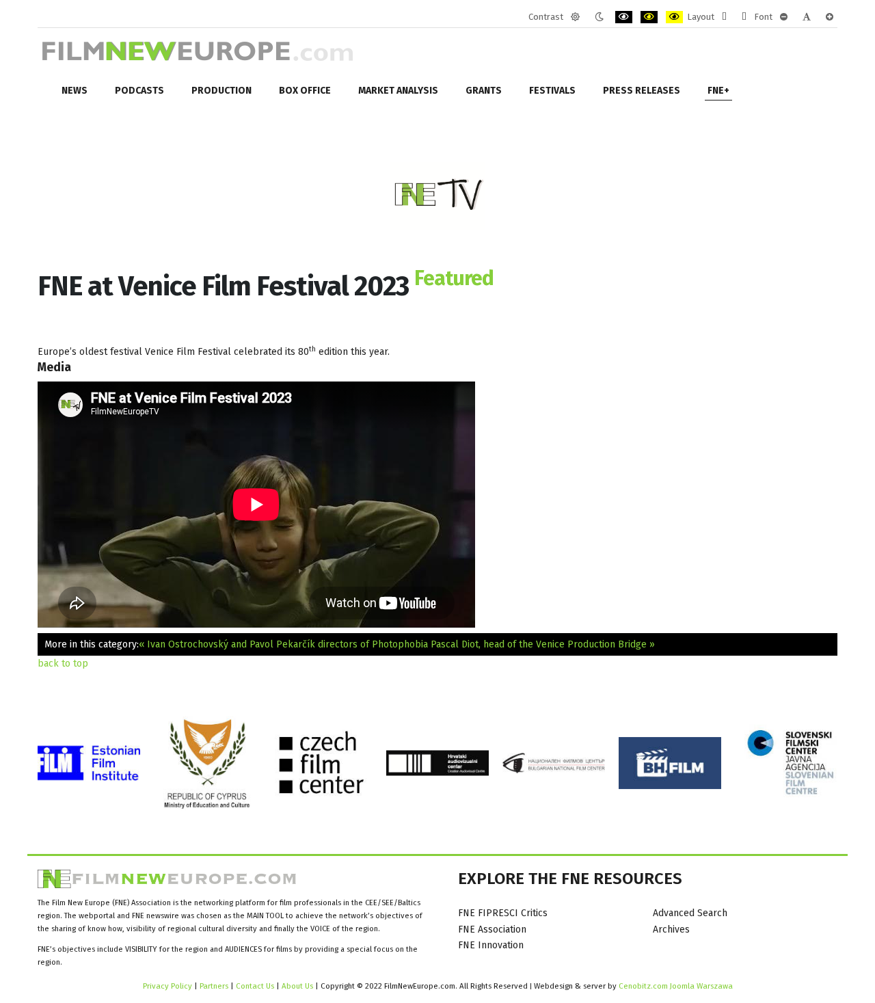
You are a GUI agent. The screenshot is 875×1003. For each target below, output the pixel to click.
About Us (297, 986)
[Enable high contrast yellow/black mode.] (674, 17)
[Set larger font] (829, 17)
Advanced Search (690, 913)
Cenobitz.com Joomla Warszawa (676, 986)
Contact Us (256, 986)
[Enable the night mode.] (599, 17)
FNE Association (492, 929)
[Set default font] (806, 17)
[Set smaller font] (784, 17)
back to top (63, 663)
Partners (214, 986)
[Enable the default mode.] (575, 17)
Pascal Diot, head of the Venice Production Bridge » (543, 644)
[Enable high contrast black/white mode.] (624, 17)
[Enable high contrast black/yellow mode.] (649, 17)
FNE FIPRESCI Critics (503, 913)
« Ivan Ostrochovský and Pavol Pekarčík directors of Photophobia (283, 644)
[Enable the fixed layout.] (724, 17)
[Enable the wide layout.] (744, 17)
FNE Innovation (491, 945)
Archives (671, 929)
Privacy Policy (167, 986)
